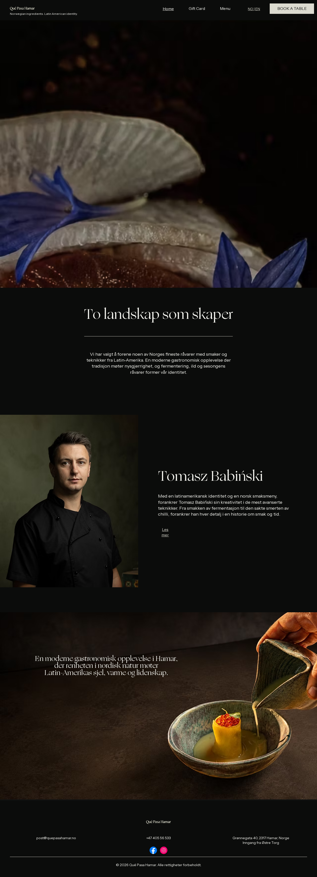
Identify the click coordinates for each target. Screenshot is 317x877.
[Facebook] (153, 850)
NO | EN (254, 9)
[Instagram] (163, 850)
